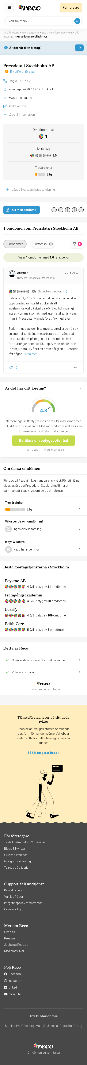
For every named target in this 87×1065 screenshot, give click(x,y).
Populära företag (71, 1025)
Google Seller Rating (17, 861)
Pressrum (11, 938)
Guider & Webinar (15, 855)
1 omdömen (15, 244)
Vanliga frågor (13, 896)
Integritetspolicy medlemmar (23, 903)
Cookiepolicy (13, 909)
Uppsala (52, 1025)
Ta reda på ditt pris (16, 867)
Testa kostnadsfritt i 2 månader (25, 842)
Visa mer (31, 354)
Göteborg (27, 1025)
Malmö (40, 1025)
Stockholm (12, 1025)
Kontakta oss (13, 890)
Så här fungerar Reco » (43, 752)
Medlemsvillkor (14, 951)
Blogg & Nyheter (14, 848)
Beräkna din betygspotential (43, 440)
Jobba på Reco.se (16, 944)
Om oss (9, 932)
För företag (71, 7)
